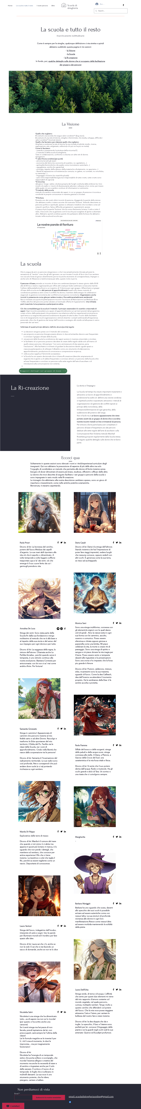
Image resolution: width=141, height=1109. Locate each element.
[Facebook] (123, 5)
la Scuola (71, 54)
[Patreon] (58, 628)
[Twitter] (61, 542)
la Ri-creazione (71, 57)
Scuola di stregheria (73, 6)
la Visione (71, 50)
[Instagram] (61, 628)
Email (16, 1093)
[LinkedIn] (65, 542)
